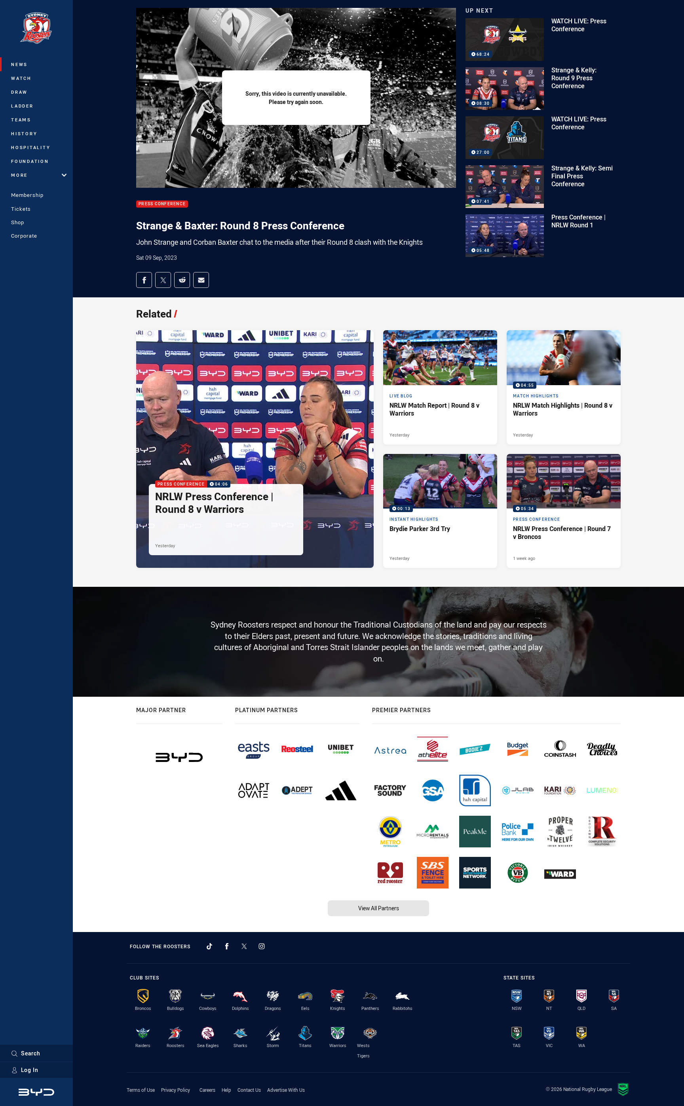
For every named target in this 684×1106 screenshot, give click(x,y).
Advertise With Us (286, 1090)
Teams (21, 120)
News (19, 64)
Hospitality (30, 147)
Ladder (22, 106)
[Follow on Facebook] (227, 946)
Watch (21, 78)
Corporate (24, 235)
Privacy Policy (175, 1090)
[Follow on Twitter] (244, 946)
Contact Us (249, 1090)
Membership (27, 195)
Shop (17, 222)
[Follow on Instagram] (261, 946)
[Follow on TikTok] (209, 946)
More (19, 175)
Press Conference (162, 204)
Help (226, 1090)
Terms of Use (141, 1090)
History (24, 133)
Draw (19, 92)
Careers (207, 1090)
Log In (29, 1070)
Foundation (30, 161)
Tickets (21, 208)
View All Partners (378, 908)
